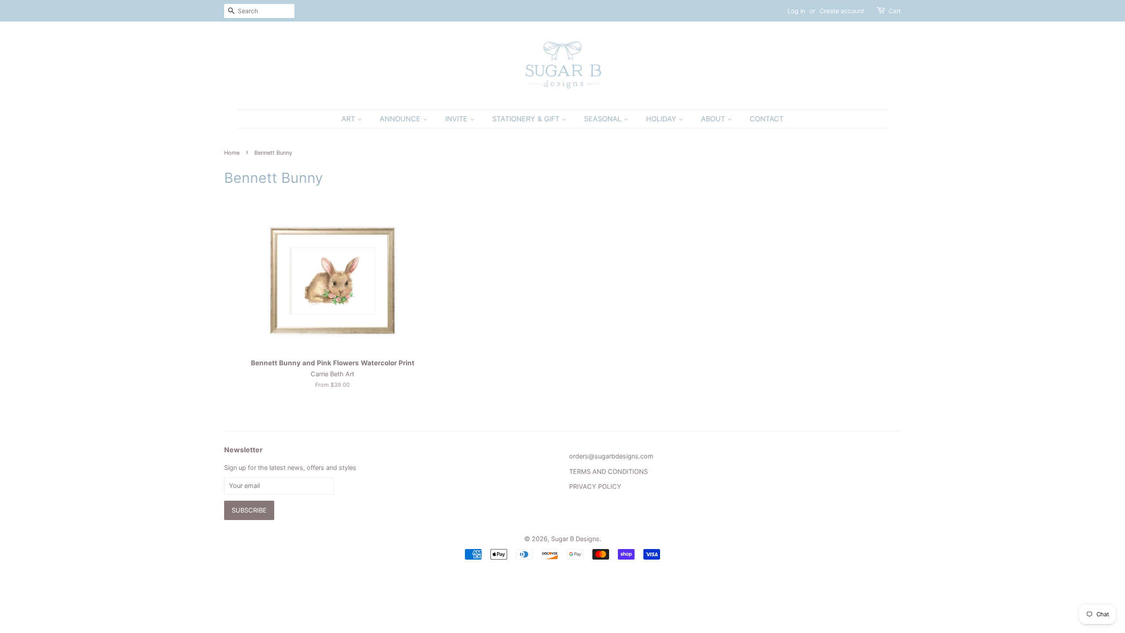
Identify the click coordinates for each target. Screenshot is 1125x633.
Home (232, 152)
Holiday (662, 118)
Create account (842, 11)
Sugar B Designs (575, 538)
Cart (895, 11)
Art (349, 118)
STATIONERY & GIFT (527, 118)
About (714, 118)
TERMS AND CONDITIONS (608, 471)
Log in (796, 11)
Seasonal (604, 118)
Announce (401, 118)
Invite (457, 118)
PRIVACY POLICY (595, 486)
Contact (767, 118)
